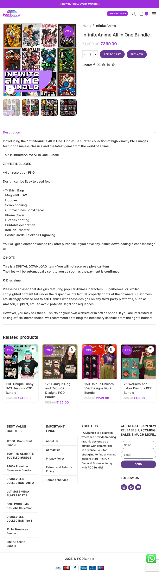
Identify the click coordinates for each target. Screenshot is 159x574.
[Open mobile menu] (154, 13)
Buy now (136, 54)
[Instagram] (124, 487)
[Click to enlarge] (10, 89)
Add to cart (112, 54)
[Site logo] (11, 13)
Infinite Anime (105, 26)
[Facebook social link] (94, 65)
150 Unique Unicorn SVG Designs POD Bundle (99, 388)
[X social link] (98, 65)
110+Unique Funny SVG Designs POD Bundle (20, 388)
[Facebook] (131, 487)
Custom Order (117, 13)
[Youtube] (138, 487)
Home (86, 26)
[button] (33, 349)
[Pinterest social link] (103, 65)
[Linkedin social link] (108, 65)
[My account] (134, 13)
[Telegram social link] (113, 65)
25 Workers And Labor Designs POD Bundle (138, 388)
